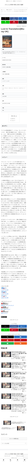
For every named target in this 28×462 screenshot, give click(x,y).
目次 (12, 116)
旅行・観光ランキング (5, 309)
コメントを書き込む (14, 438)
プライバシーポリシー (20, 455)
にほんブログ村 (4, 289)
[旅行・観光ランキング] (4, 307)
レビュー (13, 120)
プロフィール (14, 457)
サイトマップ (7, 455)
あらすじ (13, 118)
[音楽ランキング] (4, 311)
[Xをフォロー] (7, 337)
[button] (22, 22)
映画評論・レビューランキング (7, 305)
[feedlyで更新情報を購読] (7, 343)
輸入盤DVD (4, 316)
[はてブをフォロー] (20, 337)
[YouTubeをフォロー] (7, 340)
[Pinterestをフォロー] (20, 340)
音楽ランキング (4, 313)
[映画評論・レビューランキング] (4, 303)
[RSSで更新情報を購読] (20, 343)
